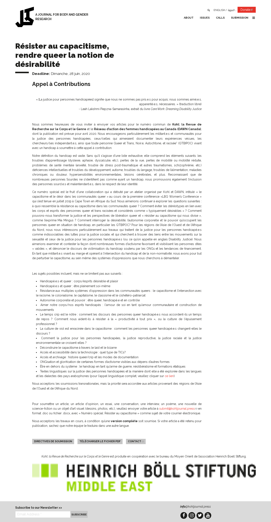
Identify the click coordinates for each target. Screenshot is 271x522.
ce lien (169, 376)
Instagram (191, 515)
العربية (231, 10)
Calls (220, 17)
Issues (205, 17)
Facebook (183, 515)
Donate (248, 10)
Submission (239, 17)
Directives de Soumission (53, 441)
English (219, 10)
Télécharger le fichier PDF (100, 441)
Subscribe (79, 514)
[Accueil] (24, 17)
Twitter (199, 515)
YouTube (208, 515)
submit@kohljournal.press (178, 408)
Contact (137, 441)
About (189, 17)
